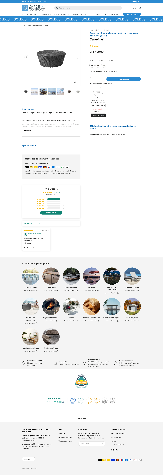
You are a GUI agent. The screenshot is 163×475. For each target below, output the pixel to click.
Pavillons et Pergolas (112, 318)
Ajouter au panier (123, 79)
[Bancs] (71, 306)
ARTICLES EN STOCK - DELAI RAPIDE (65, 14)
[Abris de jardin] (132, 306)
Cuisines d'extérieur (30, 348)
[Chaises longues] (132, 276)
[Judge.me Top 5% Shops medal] (105, 401)
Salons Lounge (71, 287)
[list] (51, 57)
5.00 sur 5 (56, 193)
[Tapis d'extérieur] (51, 336)
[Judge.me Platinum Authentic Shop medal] (81, 401)
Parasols (91, 287)
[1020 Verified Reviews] (81, 389)
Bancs (71, 318)
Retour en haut (81, 418)
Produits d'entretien (91, 318)
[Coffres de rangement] (30, 306)
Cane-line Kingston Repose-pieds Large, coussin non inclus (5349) (39, 25)
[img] (28, 231)
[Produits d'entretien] (91, 306)
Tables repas (51, 287)
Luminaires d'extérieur (112, 288)
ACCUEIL (25, 14)
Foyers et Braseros (51, 318)
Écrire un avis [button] (51, 213)
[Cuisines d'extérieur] (30, 336)
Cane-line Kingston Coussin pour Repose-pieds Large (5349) (98, 102)
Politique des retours (65, 441)
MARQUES (33, 14)
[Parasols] (91, 276)
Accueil (24, 25)
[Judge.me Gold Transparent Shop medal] (89, 401)
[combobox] (88, 8)
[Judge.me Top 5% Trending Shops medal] (113, 401)
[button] (140, 8)
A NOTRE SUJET (86, 14)
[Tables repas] (51, 276)
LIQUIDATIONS (113, 14)
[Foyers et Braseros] (51, 306)
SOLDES (13, 19)
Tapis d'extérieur (51, 348)
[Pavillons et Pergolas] (112, 306)
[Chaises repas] (30, 276)
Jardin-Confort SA (31, 468)
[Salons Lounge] (71, 276)
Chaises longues (132, 287)
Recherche (61, 433)
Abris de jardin (132, 318)
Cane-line (93, 30)
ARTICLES (45, 14)
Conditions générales (65, 437)
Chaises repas (31, 287)
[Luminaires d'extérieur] (112, 276)
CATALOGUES (101, 14)
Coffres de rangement (30, 319)
